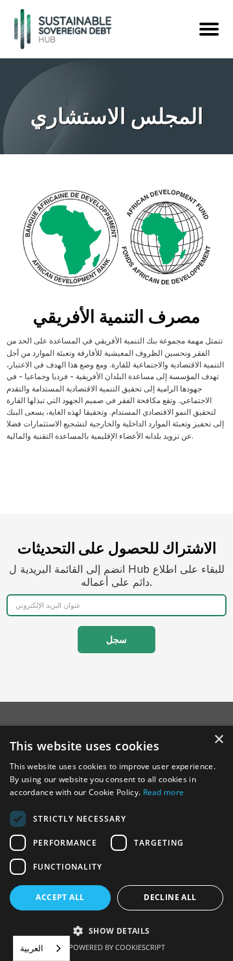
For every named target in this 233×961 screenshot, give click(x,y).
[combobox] (41, 948)
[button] (116, 930)
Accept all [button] (60, 897)
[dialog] (116, 843)
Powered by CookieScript (117, 947)
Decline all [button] (170, 897)
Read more (163, 792)
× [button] (218, 740)
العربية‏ (31, 948)
